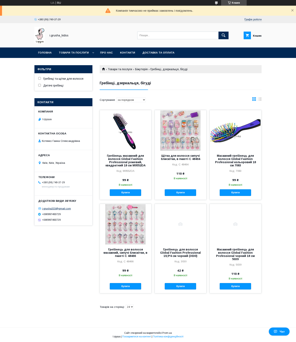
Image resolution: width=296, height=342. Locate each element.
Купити (125, 192)
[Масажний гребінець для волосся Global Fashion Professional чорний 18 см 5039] (235, 224)
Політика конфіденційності (168, 336)
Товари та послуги (74, 52)
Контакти (127, 52)
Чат (282, 331)
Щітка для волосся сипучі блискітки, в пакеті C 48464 (180, 157)
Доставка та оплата (158, 52)
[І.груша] (39, 42)
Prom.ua (167, 333)
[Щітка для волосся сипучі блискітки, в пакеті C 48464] (180, 130)
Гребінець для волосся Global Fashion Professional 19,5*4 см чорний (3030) (180, 253)
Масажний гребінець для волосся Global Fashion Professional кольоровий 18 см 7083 (235, 160)
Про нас (106, 52)
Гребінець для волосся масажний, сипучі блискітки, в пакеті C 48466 (125, 253)
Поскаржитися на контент (136, 336)
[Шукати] (223, 35)
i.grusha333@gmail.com (56, 208)
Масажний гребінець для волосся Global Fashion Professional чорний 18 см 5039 (235, 254)
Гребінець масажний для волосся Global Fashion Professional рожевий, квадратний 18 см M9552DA (126, 160)
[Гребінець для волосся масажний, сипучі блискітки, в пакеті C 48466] (125, 224)
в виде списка (260, 100)
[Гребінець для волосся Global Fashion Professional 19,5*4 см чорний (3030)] (180, 224)
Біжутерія (141, 69)
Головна (45, 52)
